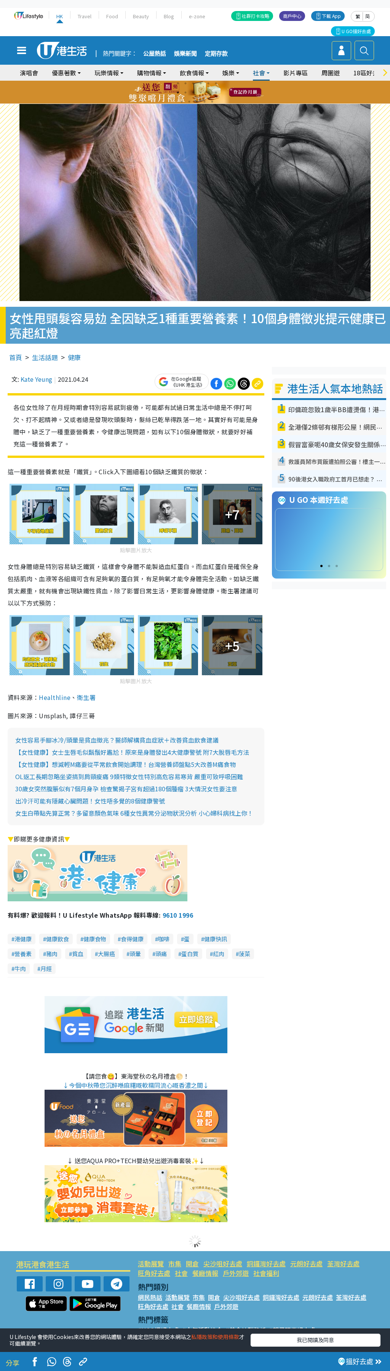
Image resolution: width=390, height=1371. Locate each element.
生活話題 (45, 357)
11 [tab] (208, 92)
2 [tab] (185, 83)
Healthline (54, 697)
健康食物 (94, 939)
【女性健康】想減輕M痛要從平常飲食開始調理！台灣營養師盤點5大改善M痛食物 (125, 764)
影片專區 (295, 72)
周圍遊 (330, 72)
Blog (169, 16)
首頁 (15, 357)
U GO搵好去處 (356, 31)
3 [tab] (193, 83)
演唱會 (29, 72)
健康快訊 (215, 939)
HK (59, 16)
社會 (181, 1273)
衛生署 (86, 697)
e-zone (197, 16)
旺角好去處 (154, 1273)
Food (112, 16)
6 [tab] (216, 83)
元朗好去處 (306, 1263)
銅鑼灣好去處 (266, 1263)
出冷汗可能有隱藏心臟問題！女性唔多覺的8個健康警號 (90, 800)
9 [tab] (193, 92)
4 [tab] (201, 83)
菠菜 (244, 954)
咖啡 (163, 939)
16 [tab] (204, 101)
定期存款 (216, 54)
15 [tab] (197, 101)
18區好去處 (369, 72)
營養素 (23, 954)
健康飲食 (57, 939)
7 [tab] (178, 92)
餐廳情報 (205, 1273)
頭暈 (135, 954)
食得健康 (132, 939)
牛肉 (20, 968)
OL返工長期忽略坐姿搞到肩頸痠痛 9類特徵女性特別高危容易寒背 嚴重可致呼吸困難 (129, 776)
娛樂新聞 (185, 54)
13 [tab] (181, 101)
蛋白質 (189, 954)
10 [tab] (201, 92)
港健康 (23, 939)
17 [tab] (212, 101)
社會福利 (266, 1273)
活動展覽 (151, 1263)
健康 (74, 357)
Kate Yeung (36, 379)
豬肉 (52, 954)
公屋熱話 (154, 54)
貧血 (77, 954)
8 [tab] (185, 92)
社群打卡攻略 (255, 16)
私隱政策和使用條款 (215, 1337)
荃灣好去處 (343, 1263)
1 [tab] (178, 83)
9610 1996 (178, 915)
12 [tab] (216, 92)
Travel (84, 16)
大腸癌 (106, 954)
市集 (174, 1263)
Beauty (141, 16)
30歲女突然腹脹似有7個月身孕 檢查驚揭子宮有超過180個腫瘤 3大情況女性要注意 (126, 788)
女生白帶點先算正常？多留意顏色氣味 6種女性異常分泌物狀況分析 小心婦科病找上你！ (134, 813)
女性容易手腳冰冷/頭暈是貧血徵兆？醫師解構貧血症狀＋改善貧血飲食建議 (117, 739)
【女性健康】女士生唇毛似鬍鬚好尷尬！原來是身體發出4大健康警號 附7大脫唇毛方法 (132, 752)
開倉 (192, 1263)
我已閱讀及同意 (315, 1340)
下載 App (331, 16)
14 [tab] (189, 101)
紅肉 (218, 954)
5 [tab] (208, 83)
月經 (46, 968)
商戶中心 (292, 16)
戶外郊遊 (236, 1273)
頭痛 (161, 954)
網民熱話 (150, 1297)
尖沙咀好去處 (222, 1263)
